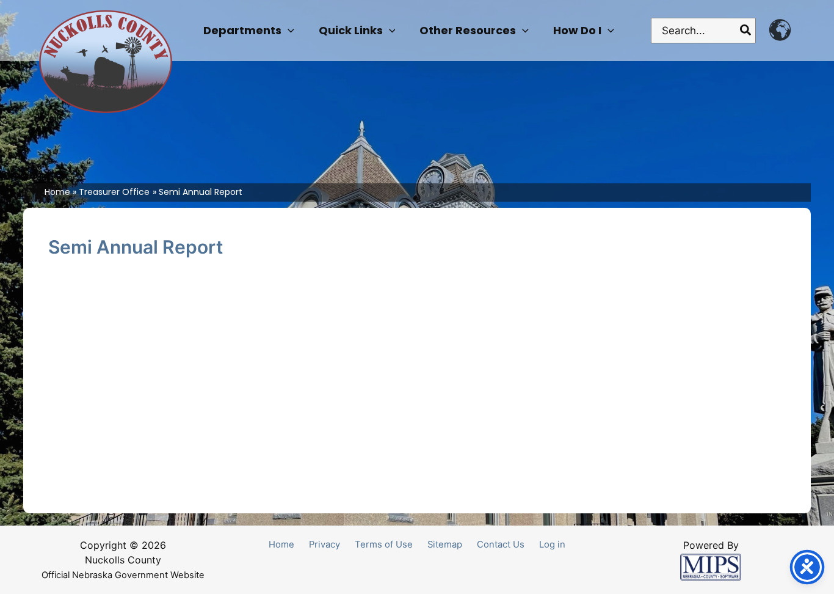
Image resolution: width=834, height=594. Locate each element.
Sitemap (444, 544)
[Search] (746, 30)
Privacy (324, 544)
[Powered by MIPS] (710, 566)
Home (281, 544)
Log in (552, 544)
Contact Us (500, 544)
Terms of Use (384, 544)
